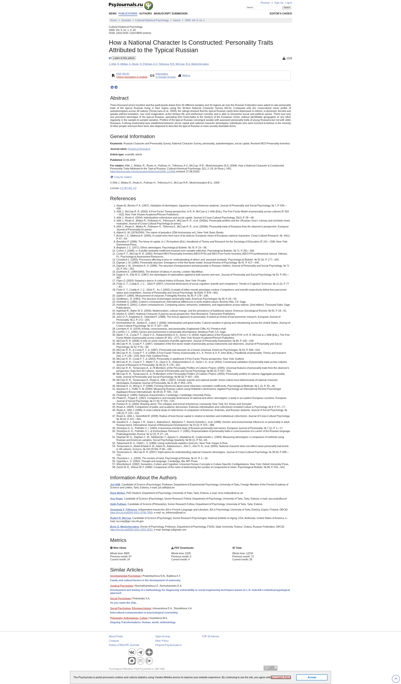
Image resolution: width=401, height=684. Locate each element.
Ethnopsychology (141, 608)
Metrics (186, 75)
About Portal (116, 636)
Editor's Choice (281, 13)
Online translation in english (131, 77)
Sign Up (278, 2)
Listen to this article (124, 58)
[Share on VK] (112, 87)
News (113, 13)
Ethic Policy (162, 640)
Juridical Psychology (121, 585)
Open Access (162, 636)
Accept (312, 677)
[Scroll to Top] (396, 679)
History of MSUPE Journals (124, 645)
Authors (145, 13)
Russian (265, 2)
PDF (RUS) (122, 74)
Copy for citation (122, 177)
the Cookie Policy (281, 677)
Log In (288, 2)
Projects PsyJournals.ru (168, 645)
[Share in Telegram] (116, 87)
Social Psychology (120, 598)
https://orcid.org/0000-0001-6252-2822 (131, 529)
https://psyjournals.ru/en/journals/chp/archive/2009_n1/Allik (142, 171)
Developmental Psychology (125, 576)
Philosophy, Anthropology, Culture (129, 618)
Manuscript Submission (170, 13)
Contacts (114, 640)
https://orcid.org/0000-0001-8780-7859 (131, 512)
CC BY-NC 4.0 (128, 188)
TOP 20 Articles (210, 636)
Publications (127, 13)
